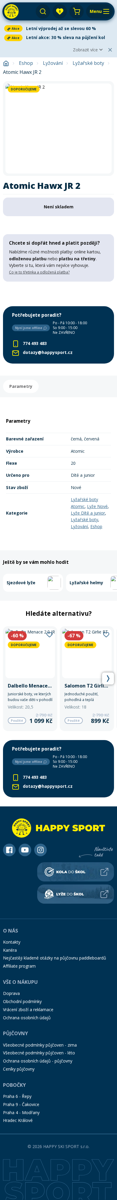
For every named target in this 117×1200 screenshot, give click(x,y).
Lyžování (53, 63)
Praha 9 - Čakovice (21, 1104)
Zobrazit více (85, 50)
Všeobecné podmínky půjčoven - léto (39, 1053)
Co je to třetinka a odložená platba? (39, 272)
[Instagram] (40, 850)
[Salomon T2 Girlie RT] (87, 678)
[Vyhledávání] (43, 11)
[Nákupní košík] (76, 11)
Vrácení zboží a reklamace (28, 1009)
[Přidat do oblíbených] (49, 634)
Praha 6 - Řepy (17, 1096)
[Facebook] (9, 850)
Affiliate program (19, 966)
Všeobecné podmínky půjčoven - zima (40, 1045)
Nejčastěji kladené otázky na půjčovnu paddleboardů (54, 958)
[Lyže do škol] (75, 894)
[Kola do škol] (75, 871)
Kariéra (10, 950)
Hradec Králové (18, 1120)
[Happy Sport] (11, 11)
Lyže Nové (97, 506)
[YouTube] (25, 850)
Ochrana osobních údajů (27, 1017)
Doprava (11, 993)
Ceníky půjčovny (18, 1069)
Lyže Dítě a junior (88, 513)
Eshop (26, 63)
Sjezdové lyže (21, 582)
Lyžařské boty (88, 63)
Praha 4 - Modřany (21, 1112)
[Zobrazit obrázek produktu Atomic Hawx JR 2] (58, 128)
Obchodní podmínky (22, 1001)
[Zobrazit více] (58, 28)
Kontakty (11, 942)
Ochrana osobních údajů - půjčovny (37, 1061)
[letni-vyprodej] (58, 294)
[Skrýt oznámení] (110, 50)
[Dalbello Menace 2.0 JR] (30, 678)
